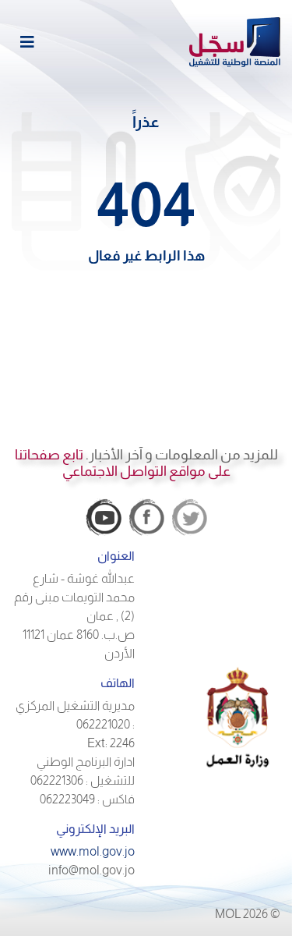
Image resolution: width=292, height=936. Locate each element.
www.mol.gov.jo (93, 851)
